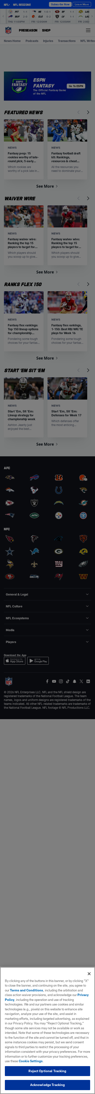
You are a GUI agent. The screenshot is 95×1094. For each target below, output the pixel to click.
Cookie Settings (31, 1061)
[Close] (89, 973)
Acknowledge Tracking (47, 1085)
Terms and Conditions (26, 990)
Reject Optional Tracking (47, 1071)
